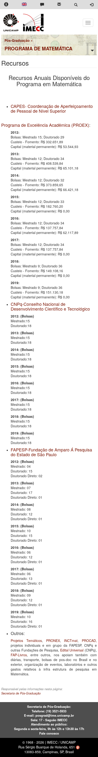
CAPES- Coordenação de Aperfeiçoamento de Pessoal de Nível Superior (52, 108)
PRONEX (53, 640)
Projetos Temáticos (26, 640)
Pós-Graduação (17, 40)
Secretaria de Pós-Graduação (21, 693)
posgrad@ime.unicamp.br (54, 715)
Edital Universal (72, 650)
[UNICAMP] (11, 22)
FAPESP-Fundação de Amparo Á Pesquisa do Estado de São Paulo (51, 451)
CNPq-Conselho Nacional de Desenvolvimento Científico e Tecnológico (50, 306)
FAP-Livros (19, 654)
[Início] (32, 22)
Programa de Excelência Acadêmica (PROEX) (45, 125)
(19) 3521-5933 (56, 711)
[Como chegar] (78, 747)
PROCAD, (89, 640)
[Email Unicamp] (59, 5)
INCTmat (71, 640)
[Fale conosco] (42, 5)
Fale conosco (49, 733)
